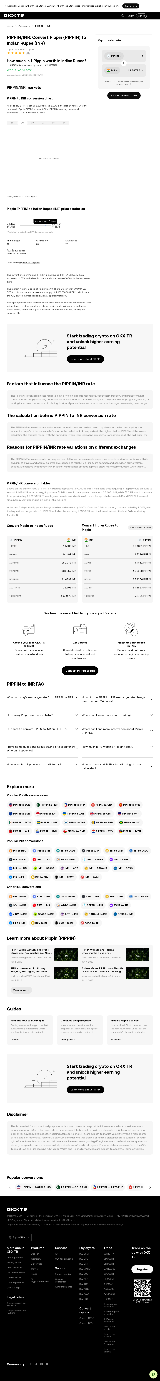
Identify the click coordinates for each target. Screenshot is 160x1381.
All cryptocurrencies (40, 1280)
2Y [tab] (64, 123)
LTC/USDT (109, 1299)
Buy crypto (36, 1264)
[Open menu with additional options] (154, 16)
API (56, 1254)
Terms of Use (18, 1148)
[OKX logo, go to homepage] (14, 16)
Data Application (15, 1282)
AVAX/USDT (109, 1294)
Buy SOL (83, 1274)
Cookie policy (14, 1277)
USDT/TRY (109, 1254)
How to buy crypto (109, 1327)
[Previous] (10, 1187)
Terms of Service (134, 1148)
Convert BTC (85, 1323)
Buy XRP (83, 1279)
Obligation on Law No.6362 (16, 1311)
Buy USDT (84, 1254)
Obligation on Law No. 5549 (16, 1304)
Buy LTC (83, 1299)
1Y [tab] (53, 123)
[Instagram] (41, 1364)
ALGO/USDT (110, 1289)
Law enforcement (16, 1272)
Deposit (35, 1254)
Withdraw (36, 1259)
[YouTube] (47, 1364)
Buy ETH (83, 1264)
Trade (34, 1274)
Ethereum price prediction (111, 1312)
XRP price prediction (109, 1320)
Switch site (131, 6)
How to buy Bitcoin (109, 1335)
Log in (131, 15)
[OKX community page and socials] (52, 1364)
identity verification (86, 650)
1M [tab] (43, 123)
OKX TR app (13, 1287)
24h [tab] (22, 123)
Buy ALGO (84, 1289)
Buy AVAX (84, 1294)
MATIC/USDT (110, 1269)
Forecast (116, 1039)
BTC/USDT (109, 1259)
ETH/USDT (109, 1264)
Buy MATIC (84, 1269)
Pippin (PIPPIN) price (29, 262)
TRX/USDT (109, 1279)
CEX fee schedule (64, 1259)
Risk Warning (39, 1148)
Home (10, 26)
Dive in (14, 1039)
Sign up (141, 15)
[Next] (150, 1187)
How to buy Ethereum (109, 1342)
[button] (122, 16)
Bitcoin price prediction (110, 1305)
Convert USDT (86, 1318)
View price (67, 1039)
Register (142, 1269)
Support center (63, 1274)
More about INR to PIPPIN (140, 527)
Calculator (24, 26)
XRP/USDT (109, 1284)
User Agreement (15, 1257)
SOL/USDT (109, 1274)
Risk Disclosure (14, 1267)
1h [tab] (12, 123)
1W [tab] (32, 123)
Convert (35, 1269)
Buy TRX (83, 1284)
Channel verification (60, 1280)
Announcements (63, 1286)
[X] (30, 1364)
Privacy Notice (14, 1262)
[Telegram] (36, 1364)
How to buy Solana (109, 1350)
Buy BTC (83, 1259)
